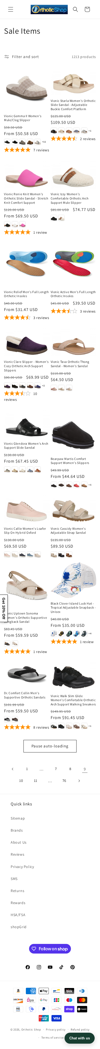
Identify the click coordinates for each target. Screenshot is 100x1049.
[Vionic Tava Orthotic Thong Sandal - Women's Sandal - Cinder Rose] (54, 388)
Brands (17, 830)
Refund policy (80, 1029)
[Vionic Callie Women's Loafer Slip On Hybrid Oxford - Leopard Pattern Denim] (22, 554)
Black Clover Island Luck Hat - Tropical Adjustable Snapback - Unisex (73, 607)
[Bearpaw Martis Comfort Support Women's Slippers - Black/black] (54, 485)
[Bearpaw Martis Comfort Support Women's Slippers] (73, 430)
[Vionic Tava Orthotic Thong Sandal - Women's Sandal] (73, 341)
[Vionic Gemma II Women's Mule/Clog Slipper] (27, 87)
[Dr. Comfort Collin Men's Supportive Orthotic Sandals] (27, 673)
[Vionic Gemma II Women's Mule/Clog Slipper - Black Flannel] (7, 142)
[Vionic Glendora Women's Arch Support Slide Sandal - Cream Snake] (7, 469)
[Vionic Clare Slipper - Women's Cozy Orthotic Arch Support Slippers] (27, 341)
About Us (19, 842)
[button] (11, 9)
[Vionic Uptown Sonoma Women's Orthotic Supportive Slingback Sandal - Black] (7, 643)
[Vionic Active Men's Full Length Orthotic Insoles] (73, 263)
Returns (17, 890)
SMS (14, 878)
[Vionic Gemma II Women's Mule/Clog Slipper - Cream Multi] (37, 142)
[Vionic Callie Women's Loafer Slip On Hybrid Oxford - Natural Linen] (37, 554)
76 (64, 780)
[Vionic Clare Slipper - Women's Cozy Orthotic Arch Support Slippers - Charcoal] (22, 385)
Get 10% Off (4, 608)
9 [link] (85, 768)
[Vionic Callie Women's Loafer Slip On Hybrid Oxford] (27, 508)
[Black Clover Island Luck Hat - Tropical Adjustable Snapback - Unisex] (73, 580)
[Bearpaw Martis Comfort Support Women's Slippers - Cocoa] (69, 485)
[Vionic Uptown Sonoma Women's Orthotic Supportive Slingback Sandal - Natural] (15, 643)
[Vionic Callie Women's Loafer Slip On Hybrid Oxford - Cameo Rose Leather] (7, 554)
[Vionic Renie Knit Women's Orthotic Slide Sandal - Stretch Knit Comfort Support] (27, 173)
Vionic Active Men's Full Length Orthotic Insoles (73, 294)
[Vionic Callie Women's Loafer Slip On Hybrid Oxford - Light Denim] (30, 554)
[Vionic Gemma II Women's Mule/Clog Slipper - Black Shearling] (15, 142)
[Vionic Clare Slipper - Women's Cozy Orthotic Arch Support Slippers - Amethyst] (7, 385)
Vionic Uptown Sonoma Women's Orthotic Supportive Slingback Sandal (25, 617)
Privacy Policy (22, 866)
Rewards (18, 902)
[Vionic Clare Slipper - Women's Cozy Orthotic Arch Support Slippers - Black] (15, 385)
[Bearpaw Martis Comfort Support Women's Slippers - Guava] (76, 485)
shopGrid (19, 926)
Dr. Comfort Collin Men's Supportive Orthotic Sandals (24, 695)
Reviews (17, 854)
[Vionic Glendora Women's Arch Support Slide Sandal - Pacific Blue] (30, 469)
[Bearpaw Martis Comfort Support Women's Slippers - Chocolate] (61, 485)
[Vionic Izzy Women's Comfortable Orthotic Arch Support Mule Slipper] (73, 173)
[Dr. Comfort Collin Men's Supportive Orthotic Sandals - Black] (7, 719)
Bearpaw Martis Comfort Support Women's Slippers (70, 461)
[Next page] (79, 781)
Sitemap (18, 818)
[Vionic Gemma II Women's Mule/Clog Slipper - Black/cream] (22, 142)
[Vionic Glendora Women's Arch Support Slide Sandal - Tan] (37, 469)
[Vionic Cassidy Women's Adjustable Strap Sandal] (73, 508)
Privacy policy (56, 1029)
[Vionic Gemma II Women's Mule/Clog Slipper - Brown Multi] (30, 142)
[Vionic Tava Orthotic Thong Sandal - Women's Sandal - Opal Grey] (69, 388)
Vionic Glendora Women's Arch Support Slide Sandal (26, 445)
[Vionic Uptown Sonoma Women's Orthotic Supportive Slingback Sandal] (27, 585)
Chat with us (79, 1038)
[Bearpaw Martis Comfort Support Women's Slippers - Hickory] (84, 485)
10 (21, 780)
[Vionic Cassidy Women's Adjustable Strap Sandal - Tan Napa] (69, 554)
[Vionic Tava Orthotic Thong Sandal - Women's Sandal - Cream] (61, 388)
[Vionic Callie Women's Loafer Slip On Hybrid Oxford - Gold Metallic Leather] (15, 554)
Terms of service (52, 1037)
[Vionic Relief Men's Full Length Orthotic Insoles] (27, 263)
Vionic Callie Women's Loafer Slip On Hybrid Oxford (25, 531)
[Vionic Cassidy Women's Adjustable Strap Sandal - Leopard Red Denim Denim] (61, 554)
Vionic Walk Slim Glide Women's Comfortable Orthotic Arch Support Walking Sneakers (73, 700)
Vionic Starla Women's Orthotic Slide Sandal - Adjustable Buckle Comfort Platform (73, 105)
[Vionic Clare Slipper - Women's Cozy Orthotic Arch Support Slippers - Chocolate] (30, 385)
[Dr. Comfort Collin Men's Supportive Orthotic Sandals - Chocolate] (15, 719)
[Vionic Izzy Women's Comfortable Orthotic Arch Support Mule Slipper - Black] (54, 218)
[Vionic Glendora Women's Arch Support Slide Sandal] (27, 423)
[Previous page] (13, 769)
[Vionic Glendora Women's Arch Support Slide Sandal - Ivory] (22, 469)
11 (35, 780)
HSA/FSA (18, 914)
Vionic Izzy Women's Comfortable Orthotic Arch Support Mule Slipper (70, 198)
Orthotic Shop (31, 1029)
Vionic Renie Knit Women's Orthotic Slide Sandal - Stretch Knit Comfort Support (26, 198)
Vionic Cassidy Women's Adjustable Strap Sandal (68, 531)
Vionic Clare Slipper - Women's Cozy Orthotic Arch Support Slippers (26, 366)
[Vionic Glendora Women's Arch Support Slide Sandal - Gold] (15, 469)
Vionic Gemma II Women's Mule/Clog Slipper (23, 118)
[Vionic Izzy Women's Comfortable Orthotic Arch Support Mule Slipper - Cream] (61, 218)
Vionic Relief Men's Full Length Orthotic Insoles (26, 294)
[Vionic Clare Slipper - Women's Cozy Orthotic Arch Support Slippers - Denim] (37, 385)
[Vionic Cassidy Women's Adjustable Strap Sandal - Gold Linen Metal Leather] (54, 554)
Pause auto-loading (50, 745)
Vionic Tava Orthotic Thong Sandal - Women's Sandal (70, 364)
